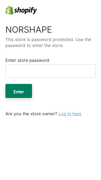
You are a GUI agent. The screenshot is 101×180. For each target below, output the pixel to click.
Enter (18, 90)
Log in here (69, 113)
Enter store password (27, 60)
